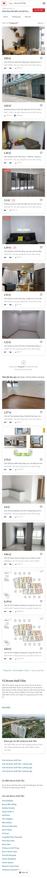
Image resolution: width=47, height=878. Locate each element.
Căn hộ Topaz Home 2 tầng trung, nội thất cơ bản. (22, 558)
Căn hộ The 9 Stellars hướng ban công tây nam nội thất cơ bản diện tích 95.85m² (23, 605)
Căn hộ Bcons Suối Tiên (11, 760)
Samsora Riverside (9, 826)
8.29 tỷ (8, 601)
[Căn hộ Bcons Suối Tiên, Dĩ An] (23, 149)
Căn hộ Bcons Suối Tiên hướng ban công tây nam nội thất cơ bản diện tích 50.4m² (23, 62)
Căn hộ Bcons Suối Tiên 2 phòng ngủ (17, 768)
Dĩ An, (30, 65)
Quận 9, (27, 561)
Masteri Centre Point (10, 866)
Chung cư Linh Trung (10, 848)
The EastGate (7, 801)
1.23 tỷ (7, 342)
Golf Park (6, 815)
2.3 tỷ (7, 200)
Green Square (7, 863)
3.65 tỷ (7, 106)
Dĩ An (27, 671)
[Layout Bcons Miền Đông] (23, 456)
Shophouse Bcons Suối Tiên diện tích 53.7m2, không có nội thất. (23, 109)
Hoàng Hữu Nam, (20, 608)
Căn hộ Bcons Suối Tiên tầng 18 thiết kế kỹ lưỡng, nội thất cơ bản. (23, 346)
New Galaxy (7, 823)
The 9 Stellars (7, 819)
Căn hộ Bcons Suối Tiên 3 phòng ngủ (17, 771)
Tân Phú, (21, 561)
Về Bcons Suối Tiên (14, 681)
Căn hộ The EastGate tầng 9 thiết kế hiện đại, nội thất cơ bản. (23, 416)
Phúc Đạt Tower (8, 841)
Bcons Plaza (7, 830)
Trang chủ (7, 671)
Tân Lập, (17, 65)
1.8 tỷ (7, 507)
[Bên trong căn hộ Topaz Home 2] (23, 550)
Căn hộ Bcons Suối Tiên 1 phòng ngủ (17, 764)
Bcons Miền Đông (9, 805)
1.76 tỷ (7, 295)
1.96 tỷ (7, 554)
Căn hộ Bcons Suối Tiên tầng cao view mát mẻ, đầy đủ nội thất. (23, 251)
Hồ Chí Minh (35, 561)
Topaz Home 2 (8, 812)
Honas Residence (9, 859)
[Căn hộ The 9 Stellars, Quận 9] (23, 598)
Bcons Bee (6, 845)
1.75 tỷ (7, 460)
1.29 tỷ (7, 248)
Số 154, (15, 561)
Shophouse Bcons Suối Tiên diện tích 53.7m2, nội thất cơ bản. (23, 204)
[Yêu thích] (41, 58)
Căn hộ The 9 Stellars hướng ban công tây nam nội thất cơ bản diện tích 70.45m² (23, 653)
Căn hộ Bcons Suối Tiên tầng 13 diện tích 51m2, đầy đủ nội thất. (23, 299)
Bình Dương (37, 65)
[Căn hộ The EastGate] (23, 503)
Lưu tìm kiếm (38, 10)
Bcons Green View (9, 852)
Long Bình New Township (12, 837)
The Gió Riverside (9, 855)
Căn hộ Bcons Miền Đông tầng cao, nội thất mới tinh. (23, 463)
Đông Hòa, (24, 65)
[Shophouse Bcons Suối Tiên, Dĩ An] (23, 102)
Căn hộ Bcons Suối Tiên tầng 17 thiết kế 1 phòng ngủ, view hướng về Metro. (23, 157)
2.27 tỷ (7, 412)
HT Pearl (5, 834)
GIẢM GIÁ (6, 171)
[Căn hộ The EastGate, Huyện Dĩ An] (23, 409)
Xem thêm (6, 708)
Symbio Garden (8, 808)
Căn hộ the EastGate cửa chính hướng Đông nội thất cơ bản (23, 511)
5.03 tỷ (7, 649)
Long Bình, (30, 608)
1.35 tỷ (7, 153)
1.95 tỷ (7, 58)
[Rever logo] (4, 3)
